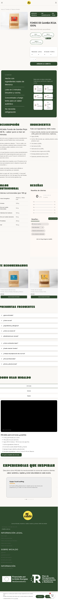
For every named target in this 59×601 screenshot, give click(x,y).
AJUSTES (16, 598)
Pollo (44, 291)
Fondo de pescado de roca (8, 290)
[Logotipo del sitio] (29, 2)
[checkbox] (38, 234)
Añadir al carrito (44, 64)
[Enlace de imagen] (28, 515)
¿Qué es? (3, 552)
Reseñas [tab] (35, 219)
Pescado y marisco (18, 291)
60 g (36, 35)
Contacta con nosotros (7, 568)
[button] (44, 202)
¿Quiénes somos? (5, 555)
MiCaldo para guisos (6, 557)
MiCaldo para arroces (6, 562)
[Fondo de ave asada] (44, 278)
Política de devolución (6, 545)
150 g (48, 35)
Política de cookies (6, 543)
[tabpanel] (44, 239)
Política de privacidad (6, 538)
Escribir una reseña (53, 218)
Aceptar (40, 596)
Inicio (2, 9)
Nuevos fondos (16, 9)
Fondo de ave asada (36, 290)
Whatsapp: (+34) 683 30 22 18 (9, 527)
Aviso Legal (4, 536)
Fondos (8, 9)
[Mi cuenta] (55, 2)
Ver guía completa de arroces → (11, 454)
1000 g (36, 42)
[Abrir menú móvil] (1, 2)
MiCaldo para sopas (6, 560)
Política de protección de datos (9, 540)
